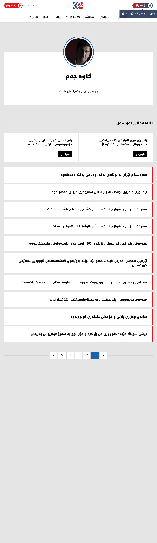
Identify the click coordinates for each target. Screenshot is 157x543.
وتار (45, 17)
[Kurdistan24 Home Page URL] (78, 5)
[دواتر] (53, 355)
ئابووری (105, 17)
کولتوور (74, 17)
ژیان (58, 17)
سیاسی (65, 154)
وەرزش (90, 17)
